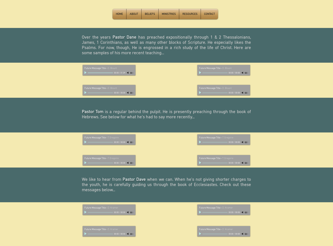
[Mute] (128, 72)
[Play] (85, 72)
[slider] (132, 73)
